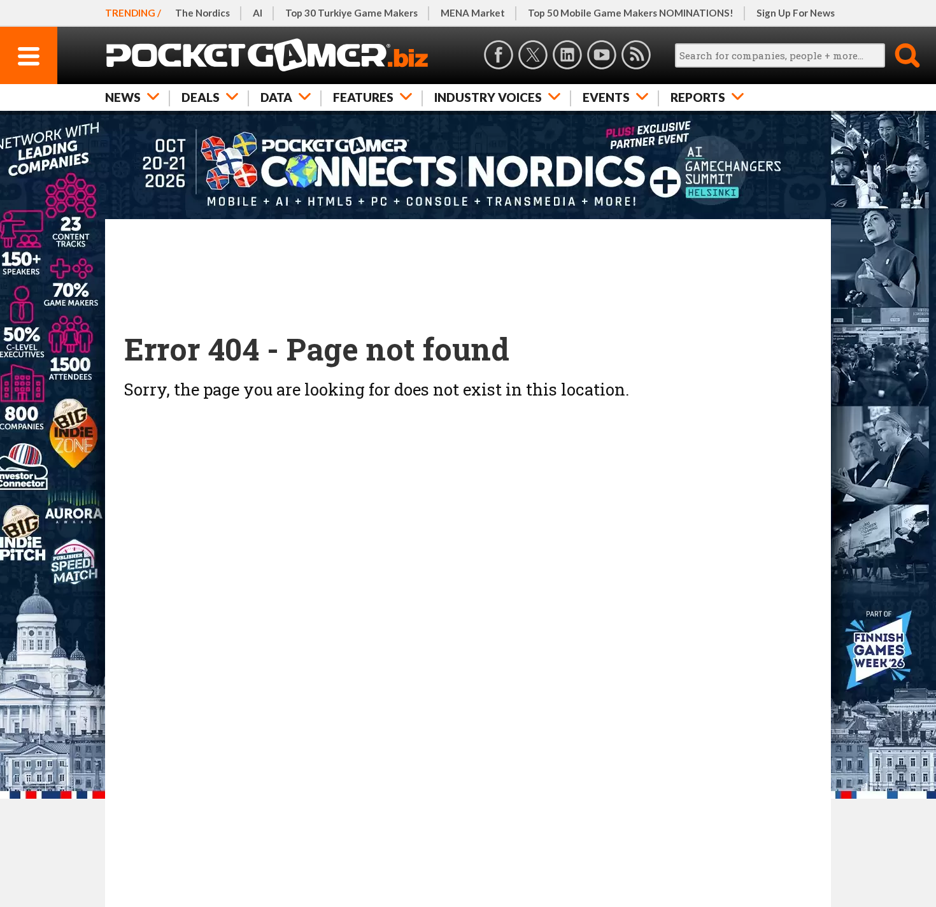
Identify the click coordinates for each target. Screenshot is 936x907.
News (123, 97)
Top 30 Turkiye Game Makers (351, 12)
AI (257, 12)
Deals (200, 97)
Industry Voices (488, 97)
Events (606, 97)
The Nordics (202, 12)
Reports (697, 97)
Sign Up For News (795, 12)
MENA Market (473, 12)
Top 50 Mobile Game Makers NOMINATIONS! (631, 12)
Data (276, 97)
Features (363, 97)
